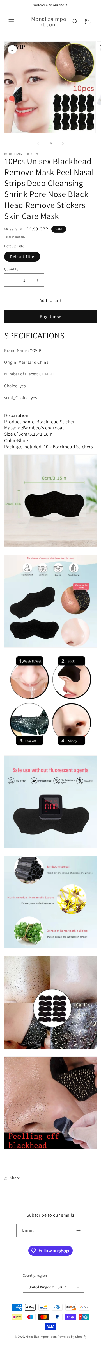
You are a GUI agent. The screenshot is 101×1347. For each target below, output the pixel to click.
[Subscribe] (78, 1230)
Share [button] (15, 1177)
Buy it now (50, 316)
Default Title (22, 256)
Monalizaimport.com (41, 1337)
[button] (11, 21)
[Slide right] (63, 143)
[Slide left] (38, 143)
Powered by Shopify (72, 1337)
